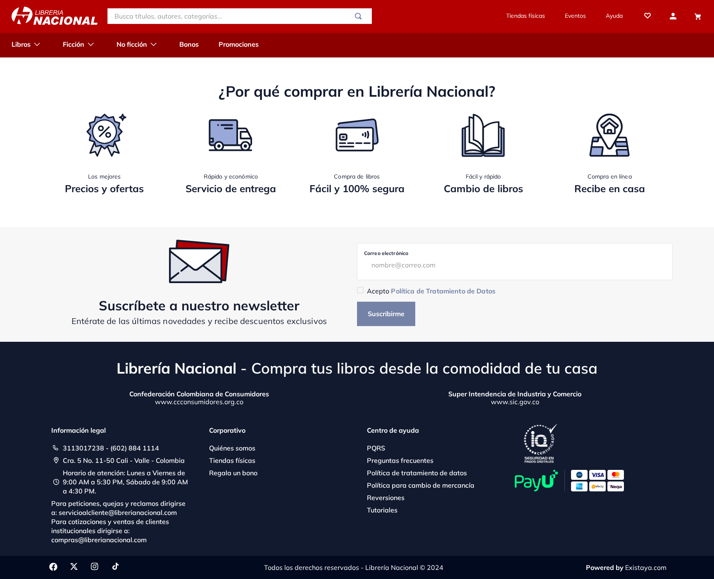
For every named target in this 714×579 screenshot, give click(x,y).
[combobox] (239, 16)
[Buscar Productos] (360, 16)
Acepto (431, 291)
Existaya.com (645, 567)
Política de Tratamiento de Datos (443, 291)
